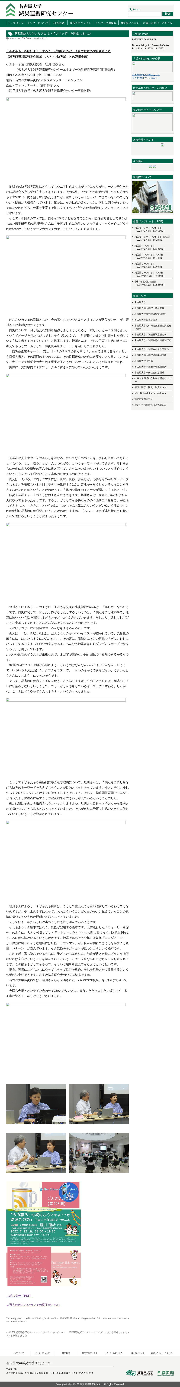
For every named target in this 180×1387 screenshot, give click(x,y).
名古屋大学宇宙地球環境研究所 (150, 366)
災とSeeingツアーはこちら (146, 74)
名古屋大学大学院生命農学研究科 (151, 349)
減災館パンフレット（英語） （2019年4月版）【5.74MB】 (149, 256)
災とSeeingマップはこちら (146, 77)
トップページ (16, 22)
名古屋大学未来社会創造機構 (149, 372)
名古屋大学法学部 (143, 361)
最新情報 (64, 1318)
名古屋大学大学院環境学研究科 (150, 314)
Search (136, 9)
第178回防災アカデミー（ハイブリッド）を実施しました (99, 1332)
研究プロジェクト (80, 22)
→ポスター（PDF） (19, 1295)
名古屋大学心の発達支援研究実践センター (152, 327)
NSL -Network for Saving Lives (150, 393)
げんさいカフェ (50, 1318)
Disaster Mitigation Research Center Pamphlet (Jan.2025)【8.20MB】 (150, 47)
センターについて (38, 22)
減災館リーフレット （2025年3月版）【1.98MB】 (149, 265)
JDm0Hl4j (15, 38)
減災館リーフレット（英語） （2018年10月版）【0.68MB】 (150, 274)
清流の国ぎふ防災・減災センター (151, 387)
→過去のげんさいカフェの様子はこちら (33, 1305)
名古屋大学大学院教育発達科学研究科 (152, 342)
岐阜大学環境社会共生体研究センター (152, 380)
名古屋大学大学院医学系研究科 (150, 334)
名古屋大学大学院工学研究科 (149, 308)
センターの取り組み (105, 22)
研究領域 (58, 22)
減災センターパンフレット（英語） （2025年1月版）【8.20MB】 (152, 238)
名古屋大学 (140, 302)
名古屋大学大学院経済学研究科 (150, 355)
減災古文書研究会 (143, 399)
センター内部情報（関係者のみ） (151, 404)
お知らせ (36, 1318)
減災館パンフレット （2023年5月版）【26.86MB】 (150, 247)
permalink (90, 1318)
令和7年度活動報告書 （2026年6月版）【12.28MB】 (150, 283)
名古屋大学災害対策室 (145, 319)
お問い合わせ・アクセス (157, 22)
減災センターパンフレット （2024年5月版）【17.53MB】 (150, 229)
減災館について (129, 22)
